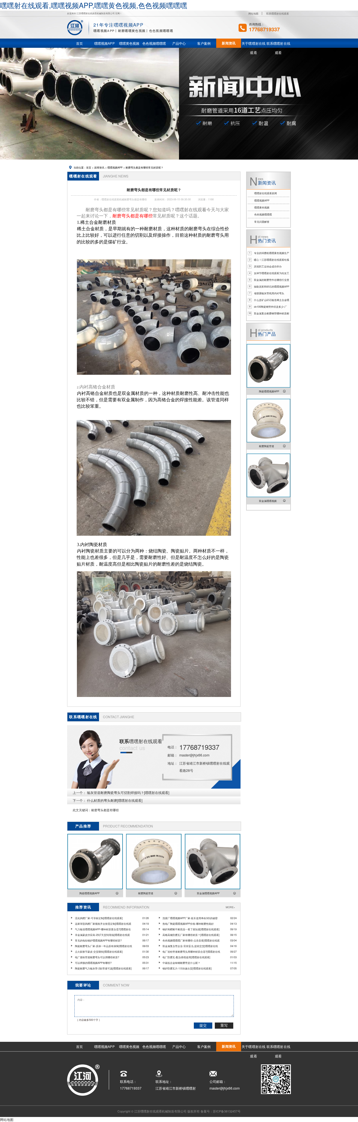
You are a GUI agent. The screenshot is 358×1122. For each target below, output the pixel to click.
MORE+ (230, 907)
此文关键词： (82, 810)
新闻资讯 (99, 167)
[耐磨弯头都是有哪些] (154, 377)
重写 (224, 1025)
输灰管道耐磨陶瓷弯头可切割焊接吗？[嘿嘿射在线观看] (128, 792)
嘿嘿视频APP (115, 167)
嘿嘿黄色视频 (261, 207)
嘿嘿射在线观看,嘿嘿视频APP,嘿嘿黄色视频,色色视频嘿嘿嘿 (93, 5)
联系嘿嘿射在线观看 (277, 13)
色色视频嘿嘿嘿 (263, 214)
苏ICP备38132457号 (227, 1111)
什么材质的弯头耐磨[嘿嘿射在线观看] (114, 800)
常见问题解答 (261, 222)
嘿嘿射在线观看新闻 (265, 193)
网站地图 (253, 13)
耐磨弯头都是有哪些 (105, 810)
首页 (88, 167)
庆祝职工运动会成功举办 (268, 266)
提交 (203, 1025)
